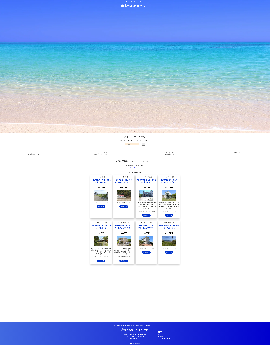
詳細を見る (101, 206)
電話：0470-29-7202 (135, 338)
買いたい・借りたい (33, 153)
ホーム (160, 331)
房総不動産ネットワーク (135, 329)
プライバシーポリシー (164, 338)
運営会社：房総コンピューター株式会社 (135, 334)
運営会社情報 (236, 152)
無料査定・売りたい (101, 153)
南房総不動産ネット (135, 6)
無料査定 (160, 333)
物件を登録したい (169, 153)
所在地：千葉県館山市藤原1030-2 (135, 336)
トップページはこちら (135, 167)
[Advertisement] (132, 293)
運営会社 (160, 336)
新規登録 (160, 334)
